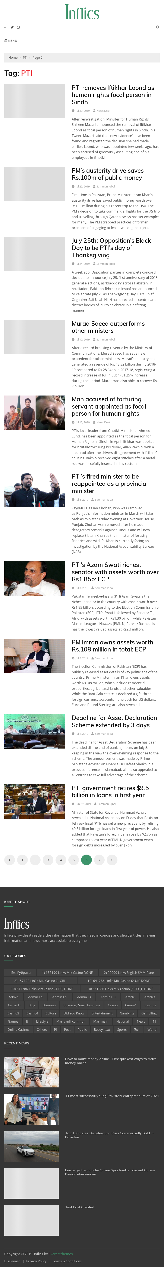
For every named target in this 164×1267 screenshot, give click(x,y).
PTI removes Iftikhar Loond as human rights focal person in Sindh (113, 95)
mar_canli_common (70, 1021)
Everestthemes (61, 1254)
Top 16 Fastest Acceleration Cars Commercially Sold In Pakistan (109, 1135)
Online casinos (18, 1029)
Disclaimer (12, 1261)
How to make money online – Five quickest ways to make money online (111, 1061)
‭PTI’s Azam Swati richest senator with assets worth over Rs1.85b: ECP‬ (115, 572)
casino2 (150, 1005)
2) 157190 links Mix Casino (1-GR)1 (40, 981)
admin (14, 997)
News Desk (103, 111)
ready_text (102, 1029)
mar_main (100, 1021)
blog (32, 1005)
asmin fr (14, 1005)
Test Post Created (79, 1207)
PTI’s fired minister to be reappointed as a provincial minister (110, 483)
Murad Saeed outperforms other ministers (108, 327)
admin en (35, 997)
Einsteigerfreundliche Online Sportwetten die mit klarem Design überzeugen (110, 1172)
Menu (12, 41)
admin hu (108, 997)
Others (42, 1029)
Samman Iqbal (106, 186)
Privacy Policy (36, 1261)
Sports (122, 1029)
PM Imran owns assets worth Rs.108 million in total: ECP (112, 645)
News (141, 1021)
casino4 (32, 1013)
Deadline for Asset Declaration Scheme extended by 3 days (114, 721)
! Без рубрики (20, 972)
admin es (84, 997)
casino (113, 1005)
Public (82, 1029)
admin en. (59, 997)
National (122, 1021)
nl (154, 1021)
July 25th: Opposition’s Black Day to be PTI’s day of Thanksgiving (111, 248)
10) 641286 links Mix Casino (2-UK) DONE (119, 981)
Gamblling (149, 1013)
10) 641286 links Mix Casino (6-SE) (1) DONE (120, 989)
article (130, 997)
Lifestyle (42, 1021)
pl (55, 1029)
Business (49, 1005)
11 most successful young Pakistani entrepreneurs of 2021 (112, 1096)
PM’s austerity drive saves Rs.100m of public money (108, 174)
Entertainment (102, 1013)
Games (13, 1021)
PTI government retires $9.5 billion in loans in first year (110, 791)
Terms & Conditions (67, 1261)
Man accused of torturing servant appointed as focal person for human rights (109, 406)
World (152, 1029)
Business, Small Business (81, 1005)
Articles (149, 997)
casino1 (131, 1005)
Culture (50, 1013)
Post (67, 1029)
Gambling (127, 1013)
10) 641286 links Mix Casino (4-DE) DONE (42, 989)
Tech (137, 1029)
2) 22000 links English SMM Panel (129, 972)
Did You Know (74, 1013)
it (27, 1021)
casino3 (13, 1013)
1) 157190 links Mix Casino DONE (67, 972)
